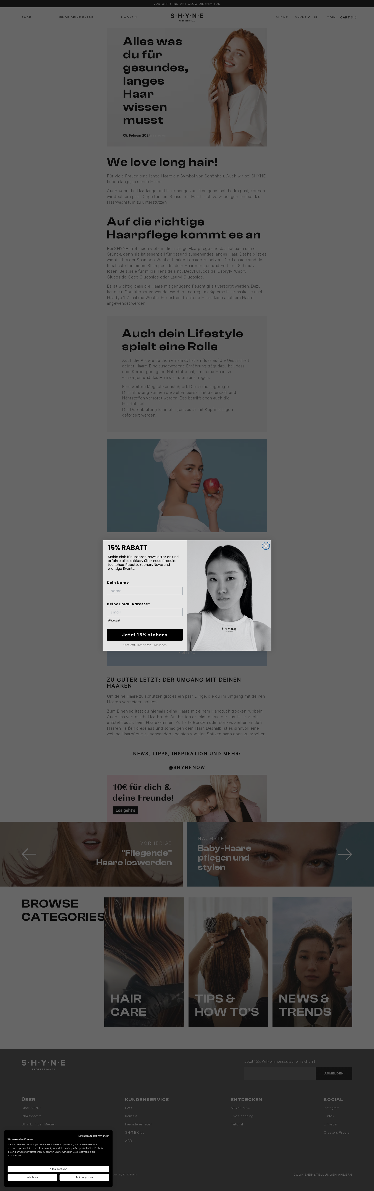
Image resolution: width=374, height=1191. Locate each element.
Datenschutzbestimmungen (93, 1136)
